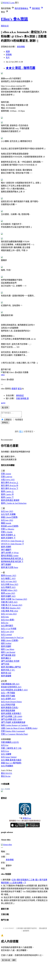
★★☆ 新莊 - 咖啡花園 (20, 67)
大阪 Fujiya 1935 (8, 480)
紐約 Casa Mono (7, 649)
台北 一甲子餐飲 (8, 693)
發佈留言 (5, 422)
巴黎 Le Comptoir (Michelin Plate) (14, 734)
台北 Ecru (5, 751)
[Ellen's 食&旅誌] (2, 791)
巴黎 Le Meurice (7, 529)
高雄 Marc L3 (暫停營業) (11, 763)
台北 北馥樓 (6, 754)
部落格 (9, 54)
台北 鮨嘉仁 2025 (8, 578)
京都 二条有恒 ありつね (11, 748)
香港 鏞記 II (6, 658)
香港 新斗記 (6, 673)
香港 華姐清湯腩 (8, 710)
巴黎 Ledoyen (6, 477)
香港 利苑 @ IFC (8, 670)
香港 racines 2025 (8, 593)
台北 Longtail (6, 634)
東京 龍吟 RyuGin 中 (9, 485)
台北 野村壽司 (7, 626)
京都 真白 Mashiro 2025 (10, 608)
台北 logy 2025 (7, 511)
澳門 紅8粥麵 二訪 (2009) (11, 716)
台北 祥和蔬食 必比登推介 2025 (14, 690)
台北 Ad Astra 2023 (9, 614)
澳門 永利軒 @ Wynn (10, 553)
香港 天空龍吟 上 (8, 535)
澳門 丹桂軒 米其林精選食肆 (13, 722)
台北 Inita (5, 617)
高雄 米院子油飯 (8, 696)
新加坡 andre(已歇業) (10, 526)
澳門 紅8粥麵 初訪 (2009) (11, 719)
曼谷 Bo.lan (5, 776)
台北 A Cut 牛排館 (8, 629)
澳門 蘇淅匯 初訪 (8, 655)
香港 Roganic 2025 (8, 575)
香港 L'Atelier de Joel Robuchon (13, 503)
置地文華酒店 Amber (9, 556)
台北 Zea (4, 623)
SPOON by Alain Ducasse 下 (12, 544)
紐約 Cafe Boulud (8, 652)
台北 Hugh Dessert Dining (11, 702)
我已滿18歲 (6, 960)
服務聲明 (26, 931)
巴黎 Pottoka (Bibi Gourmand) (13, 731)
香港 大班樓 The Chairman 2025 (14, 599)
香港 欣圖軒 (6, 646)
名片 (8, 57)
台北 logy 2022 (7, 520)
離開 (14, 960)
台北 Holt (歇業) (7, 620)
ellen (3, 375)
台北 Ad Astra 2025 (9, 581)
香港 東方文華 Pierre (9, 567)
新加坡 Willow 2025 (9, 590)
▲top (3, 403)
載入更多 (5, 407)
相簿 (8, 52)
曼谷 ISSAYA (6, 773)
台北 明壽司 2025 (8, 587)
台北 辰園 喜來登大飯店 (11, 760)
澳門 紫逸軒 (6, 564)
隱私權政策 (43, 928)
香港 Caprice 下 (7, 497)
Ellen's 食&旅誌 (14, 19)
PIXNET (11, 928)
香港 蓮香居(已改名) (9, 708)
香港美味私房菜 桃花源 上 (12, 559)
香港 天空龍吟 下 (8, 538)
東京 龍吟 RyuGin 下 (9, 488)
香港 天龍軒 (6, 547)
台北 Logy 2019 (7, 632)
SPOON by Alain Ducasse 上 (12, 541)
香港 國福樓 (6, 676)
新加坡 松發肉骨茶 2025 (11, 687)
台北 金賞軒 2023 (8, 699)
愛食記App (27, 818)
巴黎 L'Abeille (6, 532)
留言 (20, 389)
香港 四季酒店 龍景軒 (10, 500)
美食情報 (21, 47)
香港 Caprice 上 (7, 491)
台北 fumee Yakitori (9, 757)
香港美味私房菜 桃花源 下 (12, 561)
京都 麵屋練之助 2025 (10, 684)
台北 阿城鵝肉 (7, 766)
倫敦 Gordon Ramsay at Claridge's (14, 725)
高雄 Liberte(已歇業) (9, 517)
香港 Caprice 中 (7, 494)
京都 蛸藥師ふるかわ (10, 742)
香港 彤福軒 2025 (8, 596)
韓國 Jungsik (6, 523)
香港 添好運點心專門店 (11, 667)
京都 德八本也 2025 (9, 602)
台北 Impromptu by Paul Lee (12, 637)
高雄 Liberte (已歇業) (9, 640)
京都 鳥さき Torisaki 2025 (11, 605)
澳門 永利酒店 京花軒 (10, 661)
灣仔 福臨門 (6, 550)
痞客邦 (14, 389)
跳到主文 (5, 26)
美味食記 (20, 395)
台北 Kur (4, 745)
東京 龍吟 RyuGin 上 (9, 483)
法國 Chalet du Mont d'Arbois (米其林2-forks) (19, 728)
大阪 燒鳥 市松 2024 (9, 611)
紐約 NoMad (6, 643)
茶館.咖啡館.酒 (22, 398)
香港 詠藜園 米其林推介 (11, 713)
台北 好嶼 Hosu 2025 (9, 584)
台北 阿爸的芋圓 (8, 705)
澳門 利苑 (5, 664)
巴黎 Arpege (6, 474)
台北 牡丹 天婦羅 (8, 514)
